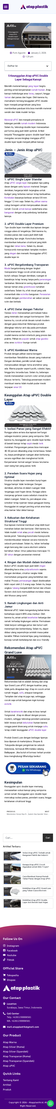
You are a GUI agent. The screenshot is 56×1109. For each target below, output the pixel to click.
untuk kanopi (25, 209)
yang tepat (33, 86)
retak (19, 532)
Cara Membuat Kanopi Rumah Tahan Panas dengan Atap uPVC (36, 877)
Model (7, 268)
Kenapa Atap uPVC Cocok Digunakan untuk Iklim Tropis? (36, 866)
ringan (42, 566)
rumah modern (28, 123)
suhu (45, 726)
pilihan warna (40, 201)
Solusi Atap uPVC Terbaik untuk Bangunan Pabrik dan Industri (36, 854)
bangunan (9, 212)
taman (7, 97)
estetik (7, 704)
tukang (15, 588)
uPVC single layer (18, 183)
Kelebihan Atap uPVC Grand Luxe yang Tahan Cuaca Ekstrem (37, 889)
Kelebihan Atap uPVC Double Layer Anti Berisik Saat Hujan (35, 901)
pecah (31, 532)
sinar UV (17, 387)
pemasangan (25, 580)
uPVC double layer (37, 730)
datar (14, 313)
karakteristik (17, 711)
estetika (24, 294)
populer (25, 338)
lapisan (26, 186)
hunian (41, 90)
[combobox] (22, 838)
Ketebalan (9, 197)
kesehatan (32, 617)
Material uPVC (11, 119)
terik (41, 443)
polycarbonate (32, 569)
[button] (6, 7)
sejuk (29, 443)
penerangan (45, 279)
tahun (10, 554)
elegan (13, 253)
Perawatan (45, 294)
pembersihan (26, 298)
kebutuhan (28, 722)
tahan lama (20, 246)
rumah (35, 90)
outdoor (18, 342)
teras (31, 93)
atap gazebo (42, 338)
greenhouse (29, 286)
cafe (21, 692)
